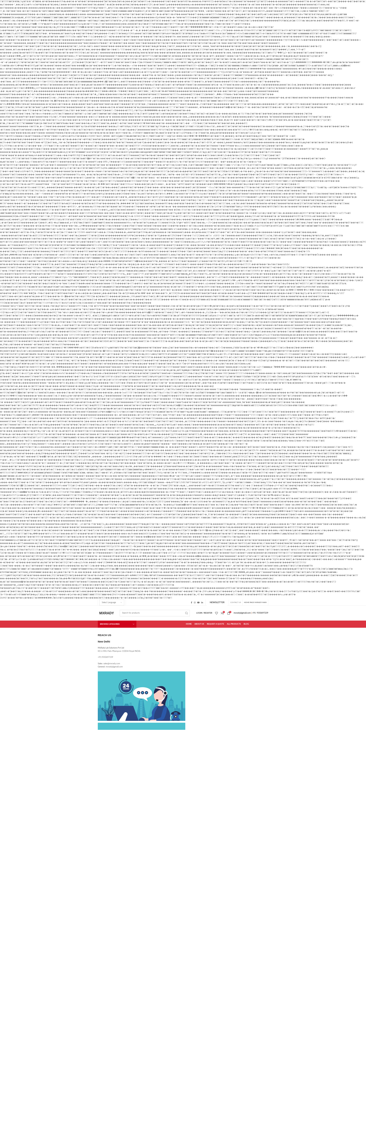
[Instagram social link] (194, 602)
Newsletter (217, 602)
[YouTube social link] (198, 602)
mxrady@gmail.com (242, 613)
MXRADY (106, 613)
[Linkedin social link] (202, 602)
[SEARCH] (186, 613)
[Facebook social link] (191, 602)
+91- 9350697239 (260, 613)
